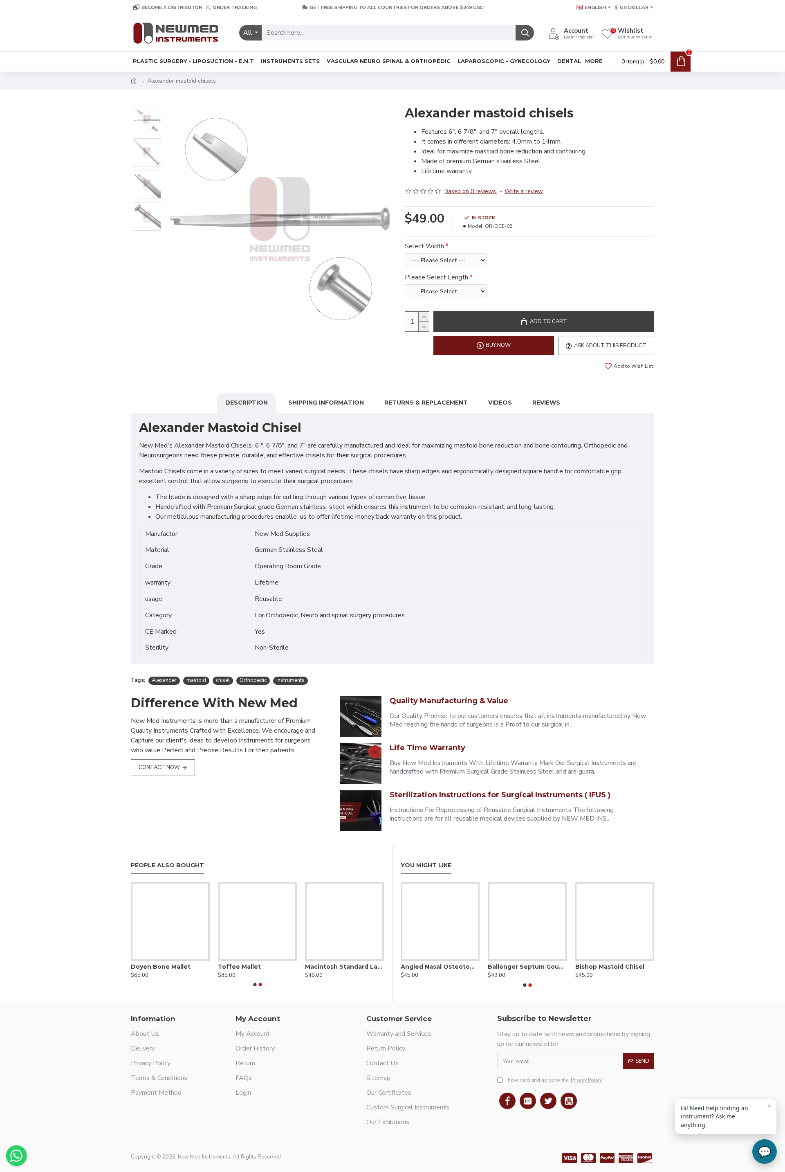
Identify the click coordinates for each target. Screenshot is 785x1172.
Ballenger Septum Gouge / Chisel (527, 966)
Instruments (290, 680)
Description (246, 402)
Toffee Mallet (239, 966)
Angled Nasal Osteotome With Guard (440, 966)
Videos (500, 402)
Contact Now (159, 767)
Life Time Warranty (427, 747)
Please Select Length (436, 277)
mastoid (196, 680)
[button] (254, 984)
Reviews (546, 402)
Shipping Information (326, 402)
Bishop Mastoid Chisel (609, 966)
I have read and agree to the (553, 1080)
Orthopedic (253, 680)
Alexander (164, 680)
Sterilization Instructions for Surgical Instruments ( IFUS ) (500, 794)
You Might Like (426, 865)
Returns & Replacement (426, 402)
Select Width (424, 246)
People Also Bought (167, 865)
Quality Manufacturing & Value (449, 700)
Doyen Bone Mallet (161, 966)
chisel (223, 680)
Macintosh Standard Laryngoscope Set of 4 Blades (344, 966)
